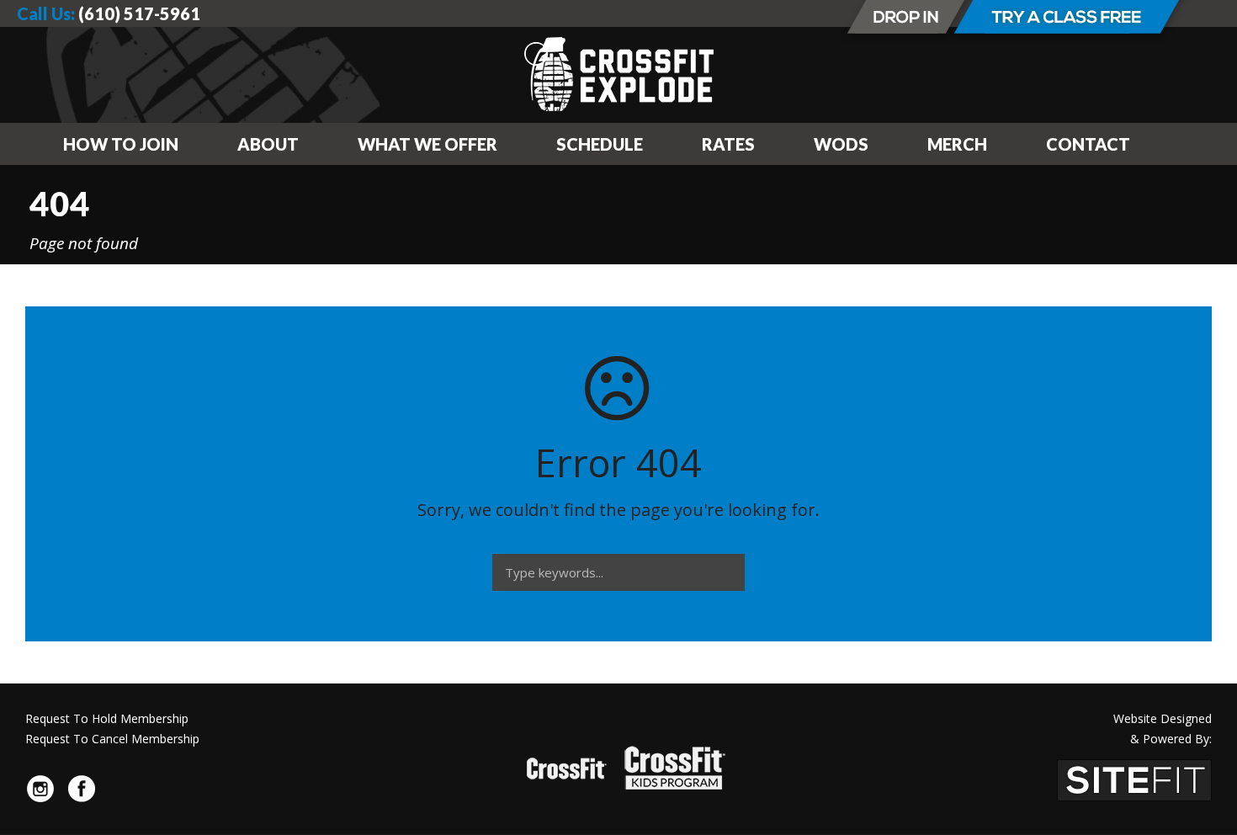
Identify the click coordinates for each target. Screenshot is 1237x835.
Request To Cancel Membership (112, 739)
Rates (728, 144)
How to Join (120, 144)
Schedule (599, 144)
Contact (1088, 144)
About (268, 144)
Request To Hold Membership (106, 718)
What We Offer (427, 144)
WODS (841, 144)
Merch (957, 144)
